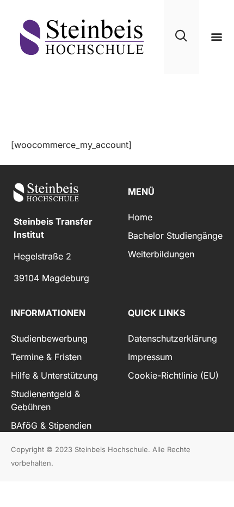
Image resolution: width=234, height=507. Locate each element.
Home (140, 217)
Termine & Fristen (46, 356)
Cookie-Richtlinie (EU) (173, 375)
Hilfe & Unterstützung (54, 375)
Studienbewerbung (49, 338)
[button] (216, 37)
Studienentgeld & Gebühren (45, 400)
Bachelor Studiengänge (175, 235)
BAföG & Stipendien (51, 425)
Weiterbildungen (161, 254)
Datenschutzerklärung (172, 338)
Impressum (150, 356)
